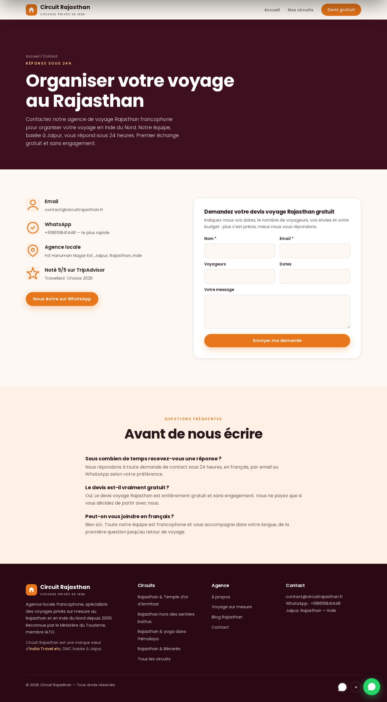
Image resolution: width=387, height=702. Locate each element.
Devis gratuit (341, 9)
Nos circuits (300, 10)
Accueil (272, 10)
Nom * (210, 238)
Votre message (219, 289)
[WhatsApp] (342, 687)
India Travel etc (45, 649)
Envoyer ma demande (277, 340)
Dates (285, 264)
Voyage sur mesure (232, 607)
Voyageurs (215, 264)
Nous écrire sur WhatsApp (62, 299)
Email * (287, 238)
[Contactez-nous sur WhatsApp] (371, 686)
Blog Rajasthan (227, 617)
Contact (220, 627)
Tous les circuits (154, 659)
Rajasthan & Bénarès (159, 649)
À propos (221, 597)
